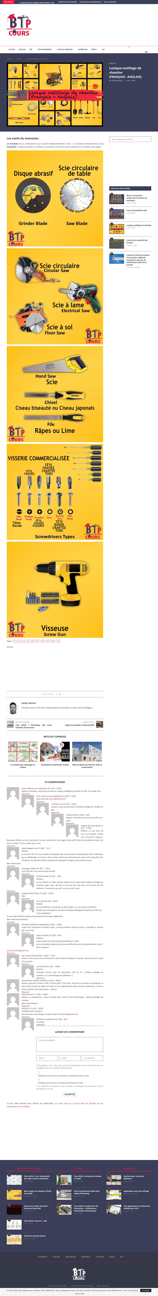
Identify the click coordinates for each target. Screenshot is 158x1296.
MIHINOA (40, 876)
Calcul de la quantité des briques (137, 241)
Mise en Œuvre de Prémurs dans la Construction (64, 766)
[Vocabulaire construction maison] (28, 751)
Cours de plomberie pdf (137, 210)
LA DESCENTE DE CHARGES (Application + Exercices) (39, 2)
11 (58, 641)
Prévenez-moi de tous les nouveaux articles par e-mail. (60, 1083)
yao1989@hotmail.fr (57, 799)
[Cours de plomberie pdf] (116, 214)
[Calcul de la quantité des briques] (116, 244)
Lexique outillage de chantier (139, 225)
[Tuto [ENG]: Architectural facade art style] (64, 1180)
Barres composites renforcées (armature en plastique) (137, 197)
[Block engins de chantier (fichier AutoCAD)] (14, 1195)
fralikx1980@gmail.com (68, 1014)
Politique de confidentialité (90, 2)
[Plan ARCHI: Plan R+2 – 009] (14, 1225)
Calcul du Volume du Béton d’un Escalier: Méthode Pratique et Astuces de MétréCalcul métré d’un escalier (138, 260)
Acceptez (145, 1290)
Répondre (26, 794)
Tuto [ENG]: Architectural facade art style (87, 1177)
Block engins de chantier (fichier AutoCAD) (37, 1192)
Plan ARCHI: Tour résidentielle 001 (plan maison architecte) (37, 1177)
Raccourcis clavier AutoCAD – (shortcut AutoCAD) (36, 1207)
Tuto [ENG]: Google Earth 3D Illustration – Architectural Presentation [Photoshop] (86, 1208)
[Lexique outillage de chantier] (116, 229)
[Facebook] (145, 2)
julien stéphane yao (30, 788)
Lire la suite (79, 1294)
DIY (103, 49)
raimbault (70, 815)
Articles (22, 49)
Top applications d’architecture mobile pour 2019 (137, 1207)
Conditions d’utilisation (67, 2)
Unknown (55, 804)
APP (30, 49)
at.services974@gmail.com (18, 950)
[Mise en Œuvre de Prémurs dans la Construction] (64, 751)
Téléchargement (45, 49)
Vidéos (94, 49)
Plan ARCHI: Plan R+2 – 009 (35, 1221)
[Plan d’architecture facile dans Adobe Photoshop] (64, 1195)
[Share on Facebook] (63, 694)
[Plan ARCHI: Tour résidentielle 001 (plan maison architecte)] (14, 1180)
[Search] (150, 52)
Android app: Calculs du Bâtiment (134, 1177)
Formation (82, 49)
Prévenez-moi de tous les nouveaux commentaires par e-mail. (63, 1075)
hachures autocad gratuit (35, 1236)
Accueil (12, 49)
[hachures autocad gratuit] (14, 1240)
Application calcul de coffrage (136, 1191)
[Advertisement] (103, 25)
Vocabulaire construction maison (28, 765)
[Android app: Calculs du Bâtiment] (113, 1180)
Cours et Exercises (65, 49)
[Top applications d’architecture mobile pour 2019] (113, 1210)
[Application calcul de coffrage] (113, 1195)
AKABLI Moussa (117, 80)
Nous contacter (110, 2)
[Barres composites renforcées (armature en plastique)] (116, 199)
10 (53, 641)
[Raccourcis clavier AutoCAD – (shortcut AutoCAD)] (14, 1210)
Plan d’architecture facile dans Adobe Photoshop (86, 1192)
